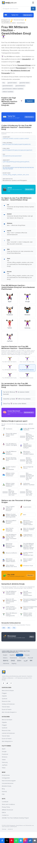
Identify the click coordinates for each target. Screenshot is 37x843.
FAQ (3, 794)
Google (4, 751)
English (5, 655)
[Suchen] (33, 9)
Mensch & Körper (7, 719)
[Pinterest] (11, 683)
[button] (18, 137)
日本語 (13, 660)
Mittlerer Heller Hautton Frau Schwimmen (8, 474)
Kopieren (30, 101)
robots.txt (10, 829)
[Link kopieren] (30, 840)
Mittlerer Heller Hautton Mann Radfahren (8, 485)
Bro (9, 628)
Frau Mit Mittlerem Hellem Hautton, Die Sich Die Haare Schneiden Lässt (9, 537)
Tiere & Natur (6, 707)
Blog (3, 789)
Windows (4, 757)
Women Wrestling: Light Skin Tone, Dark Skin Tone (26, 460)
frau (4, 83)
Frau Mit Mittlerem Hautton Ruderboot (9, 453)
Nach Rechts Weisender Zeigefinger (7, 529)
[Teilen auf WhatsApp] (16, 840)
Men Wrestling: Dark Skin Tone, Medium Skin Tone (9, 492)
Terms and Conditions (8, 804)
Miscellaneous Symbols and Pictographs (15, 180)
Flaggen (4, 693)
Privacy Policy (6, 807)
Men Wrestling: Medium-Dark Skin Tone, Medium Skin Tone (27, 437)
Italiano (5, 658)
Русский (30, 658)
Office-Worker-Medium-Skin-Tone (9, 565)
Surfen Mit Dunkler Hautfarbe (27, 429)
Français (27, 655)
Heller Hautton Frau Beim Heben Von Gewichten (9, 608)
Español (12, 655)
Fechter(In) (7, 429)
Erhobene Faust (26, 565)
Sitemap (4, 829)
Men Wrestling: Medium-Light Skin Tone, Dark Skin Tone (27, 476)
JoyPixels (4, 765)
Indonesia (6, 663)
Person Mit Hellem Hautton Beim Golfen (9, 435)
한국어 (19, 660)
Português (22, 658)
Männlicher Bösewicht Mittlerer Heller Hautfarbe (8, 545)
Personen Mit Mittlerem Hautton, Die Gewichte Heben (9, 601)
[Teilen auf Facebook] (2, 840)
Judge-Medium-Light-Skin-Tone (26, 535)
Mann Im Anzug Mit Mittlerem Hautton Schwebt (27, 529)
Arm (4, 628)
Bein (23, 514)
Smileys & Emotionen (8, 704)
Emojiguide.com (5, 20)
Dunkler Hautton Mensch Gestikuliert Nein (26, 554)
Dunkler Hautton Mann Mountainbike (9, 468)
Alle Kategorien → (7, 741)
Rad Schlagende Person (26, 467)
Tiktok (3, 768)
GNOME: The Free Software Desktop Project (15, 818)
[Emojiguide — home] (9, 2)
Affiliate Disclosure (7, 810)
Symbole (4, 698)
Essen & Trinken (6, 709)
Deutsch (19, 655)
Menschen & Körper (8, 690)
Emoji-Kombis (6, 775)
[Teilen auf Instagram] (25, 840)
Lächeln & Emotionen (8, 733)
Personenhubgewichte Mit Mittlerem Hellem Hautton (28, 600)
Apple (3, 749)
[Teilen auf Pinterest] (11, 840)
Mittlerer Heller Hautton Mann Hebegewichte (26, 614)
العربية (25, 660)
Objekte (4, 696)
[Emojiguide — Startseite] (3, 672)
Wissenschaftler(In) (9, 553)
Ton (14, 628)
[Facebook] (3, 683)
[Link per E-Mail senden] (34, 840)
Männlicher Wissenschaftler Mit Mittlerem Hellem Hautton (26, 522)
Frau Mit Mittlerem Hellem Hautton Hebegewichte (9, 593)
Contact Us (5, 815)
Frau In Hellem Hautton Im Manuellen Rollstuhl (8, 508)
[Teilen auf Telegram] (20, 840)
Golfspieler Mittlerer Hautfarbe (27, 484)
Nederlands (13, 658)
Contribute (5, 801)
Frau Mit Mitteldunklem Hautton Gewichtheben (26, 593)
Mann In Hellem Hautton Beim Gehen (26, 560)
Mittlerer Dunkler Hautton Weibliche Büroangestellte (9, 515)
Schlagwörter (6, 778)
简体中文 (5, 660)
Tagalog (13, 663)
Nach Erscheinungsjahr (9, 780)
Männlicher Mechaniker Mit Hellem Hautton (8, 560)
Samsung (4, 762)
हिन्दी (31, 660)
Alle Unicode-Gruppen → (9, 712)
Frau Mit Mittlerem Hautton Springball (9, 444)
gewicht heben (12, 83)
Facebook (5, 754)
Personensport (5, 21)
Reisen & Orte (6, 701)
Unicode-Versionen (7, 783)
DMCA (4, 812)
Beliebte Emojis (6, 786)
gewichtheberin (20, 85)
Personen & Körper (19, 20)
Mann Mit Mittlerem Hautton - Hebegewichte (9, 614)
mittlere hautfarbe (8, 91)
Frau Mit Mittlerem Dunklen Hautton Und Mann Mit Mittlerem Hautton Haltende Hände (27, 546)
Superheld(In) (25, 507)
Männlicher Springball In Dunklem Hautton (27, 453)
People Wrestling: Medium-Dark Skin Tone (9, 459)
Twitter (4, 759)
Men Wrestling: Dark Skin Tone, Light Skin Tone (26, 492)
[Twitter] (7, 683)
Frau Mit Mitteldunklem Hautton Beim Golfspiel (26, 446)
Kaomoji (4, 791)
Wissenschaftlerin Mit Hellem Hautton (9, 522)
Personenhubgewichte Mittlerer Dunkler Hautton (28, 608)
